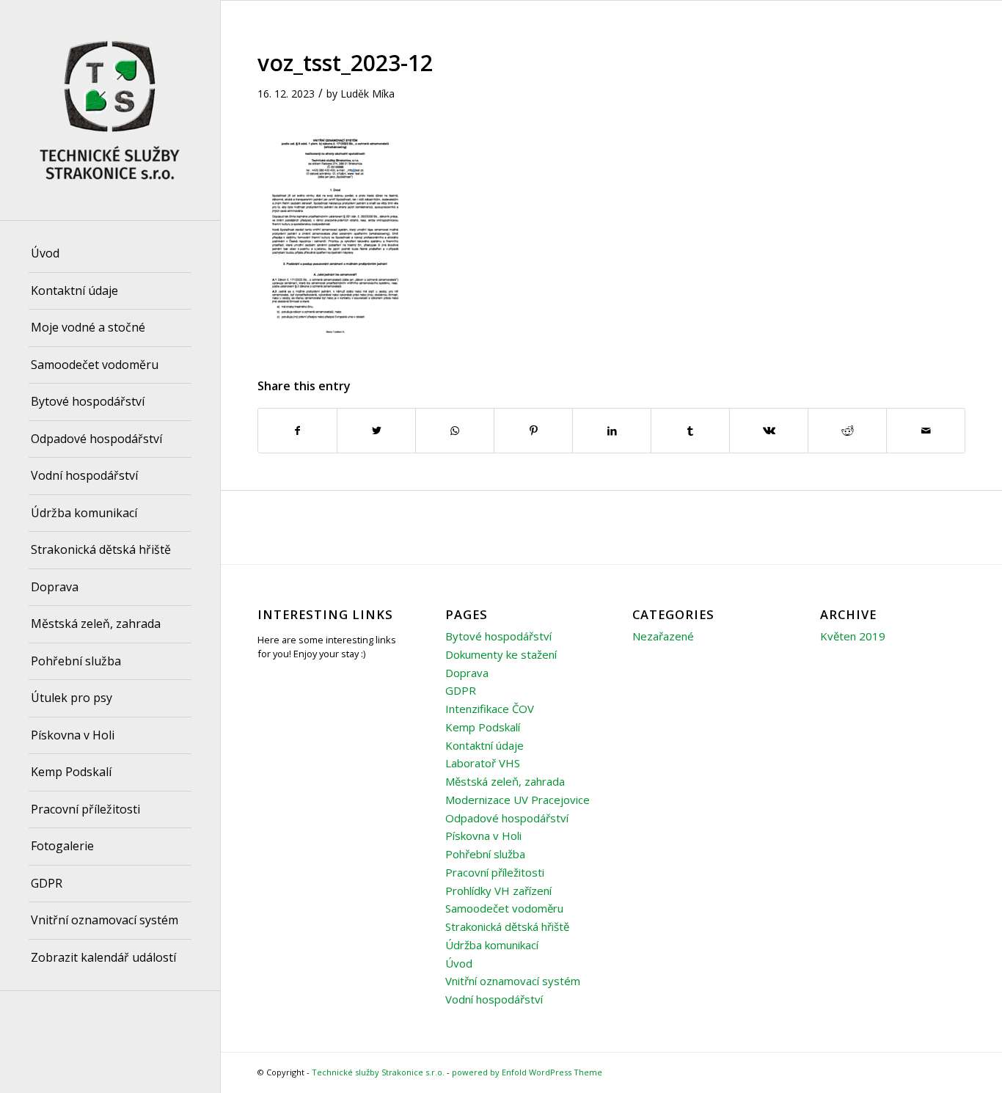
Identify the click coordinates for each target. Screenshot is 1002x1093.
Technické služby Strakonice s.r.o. (378, 1072)
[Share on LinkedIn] (612, 431)
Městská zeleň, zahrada (505, 781)
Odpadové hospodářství (506, 818)
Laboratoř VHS (482, 763)
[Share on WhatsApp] (455, 431)
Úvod (458, 963)
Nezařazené (663, 636)
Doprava (467, 672)
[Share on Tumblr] (690, 431)
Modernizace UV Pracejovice (517, 799)
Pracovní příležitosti (494, 872)
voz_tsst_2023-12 (345, 63)
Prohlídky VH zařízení (498, 890)
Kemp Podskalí (482, 727)
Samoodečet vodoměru (504, 908)
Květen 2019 (852, 636)
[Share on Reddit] (847, 431)
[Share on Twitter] (376, 431)
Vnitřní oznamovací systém (512, 980)
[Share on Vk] (769, 431)
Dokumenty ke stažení (501, 654)
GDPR (460, 690)
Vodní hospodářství (494, 999)
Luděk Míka (367, 93)
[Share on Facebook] (297, 431)
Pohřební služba (485, 854)
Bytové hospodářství (498, 636)
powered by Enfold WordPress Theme (527, 1072)
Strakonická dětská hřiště (507, 926)
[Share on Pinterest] (533, 431)
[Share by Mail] (926, 431)
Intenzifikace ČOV (489, 708)
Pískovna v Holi (483, 835)
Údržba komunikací (491, 944)
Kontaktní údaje (484, 745)
